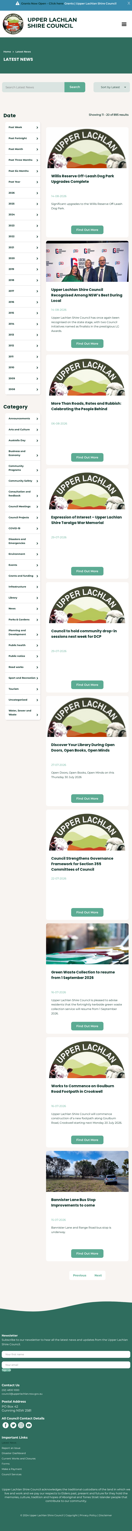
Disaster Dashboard (14, 1453)
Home (7, 51)
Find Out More (87, 230)
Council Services (11, 1474)
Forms (6, 1463)
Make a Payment (12, 1469)
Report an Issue (11, 1448)
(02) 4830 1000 (10, 1390)
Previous (79, 1275)
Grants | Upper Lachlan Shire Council (90, 3)
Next (98, 1275)
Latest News (9, 1442)
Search (75, 87)
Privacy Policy (88, 1515)
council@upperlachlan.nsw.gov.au (22, 1393)
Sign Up (6, 1370)
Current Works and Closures (19, 1458)
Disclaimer (105, 1515)
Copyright (71, 1515)
